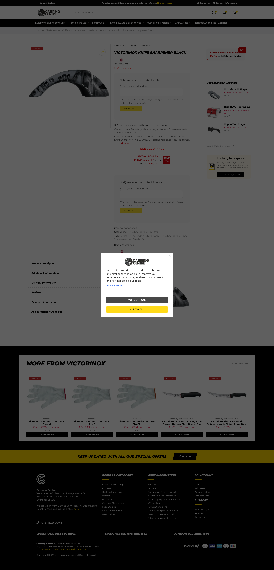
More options (137, 300)
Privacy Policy (114, 285)
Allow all (137, 309)
